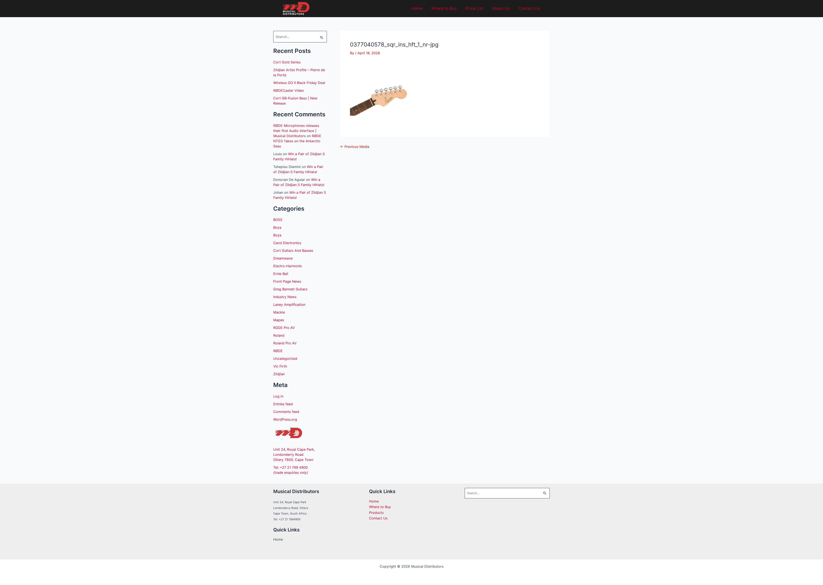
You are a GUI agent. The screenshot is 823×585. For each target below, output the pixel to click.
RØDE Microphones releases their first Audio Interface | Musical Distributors (296, 130)
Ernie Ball (280, 274)
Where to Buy (444, 8)
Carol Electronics (287, 243)
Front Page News (287, 281)
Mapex (278, 320)
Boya (277, 227)
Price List (475, 8)
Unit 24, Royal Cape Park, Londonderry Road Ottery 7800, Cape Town (294, 454)
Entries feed (283, 404)
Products (376, 512)
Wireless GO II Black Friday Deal (299, 83)
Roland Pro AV (285, 343)
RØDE (278, 351)
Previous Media (354, 146)
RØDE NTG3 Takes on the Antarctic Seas (297, 141)
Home (417, 8)
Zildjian (279, 374)
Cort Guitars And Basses (293, 250)
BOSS (277, 220)
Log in (278, 396)
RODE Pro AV (284, 328)
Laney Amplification (289, 304)
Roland (278, 335)
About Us (501, 8)
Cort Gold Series (286, 62)
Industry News (284, 297)
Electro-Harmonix (287, 266)
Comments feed (286, 412)
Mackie (279, 312)
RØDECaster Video (288, 90)
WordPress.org (285, 419)
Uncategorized (285, 358)
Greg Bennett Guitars (290, 289)
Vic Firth (280, 366)
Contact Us (529, 8)
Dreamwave (283, 258)
